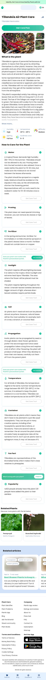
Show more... (7, 123)
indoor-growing (12, 564)
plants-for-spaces (25, 560)
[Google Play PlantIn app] (33, 646)
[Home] (2, 7)
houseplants (11, 560)
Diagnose (38, 476)
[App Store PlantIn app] (33, 640)
